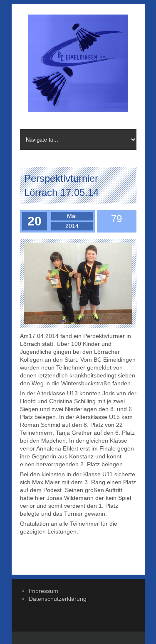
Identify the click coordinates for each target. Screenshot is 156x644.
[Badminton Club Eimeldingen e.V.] (78, 64)
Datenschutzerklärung (58, 598)
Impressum (43, 591)
